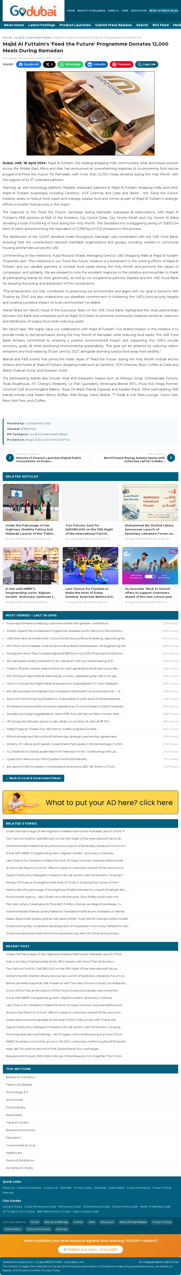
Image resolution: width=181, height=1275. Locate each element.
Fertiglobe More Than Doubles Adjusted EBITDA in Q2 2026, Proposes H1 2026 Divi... (66, 653)
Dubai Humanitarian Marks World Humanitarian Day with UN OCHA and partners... (63, 933)
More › (169, 823)
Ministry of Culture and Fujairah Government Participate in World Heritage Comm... (65, 744)
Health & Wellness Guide (155, 1206)
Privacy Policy (83, 1187)
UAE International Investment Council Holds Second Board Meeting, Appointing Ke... (67, 638)
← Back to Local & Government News (33, 778)
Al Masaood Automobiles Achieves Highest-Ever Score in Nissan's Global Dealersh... (66, 706)
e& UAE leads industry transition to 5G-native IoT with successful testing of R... (61, 661)
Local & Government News (32, 37)
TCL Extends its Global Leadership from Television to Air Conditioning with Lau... (63, 751)
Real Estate (14, 1115)
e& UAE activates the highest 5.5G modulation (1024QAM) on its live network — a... (64, 691)
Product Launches (75, 25)
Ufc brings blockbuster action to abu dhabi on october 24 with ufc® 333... (59, 721)
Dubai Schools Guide (96, 1206)
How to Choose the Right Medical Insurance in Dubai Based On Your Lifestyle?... (63, 683)
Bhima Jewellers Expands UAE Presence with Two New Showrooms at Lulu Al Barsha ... (67, 983)
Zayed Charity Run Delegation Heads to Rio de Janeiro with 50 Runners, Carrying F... (65, 875)
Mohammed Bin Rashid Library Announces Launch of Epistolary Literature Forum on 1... (67, 846)
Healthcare (14, 1153)
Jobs (124, 10)
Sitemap (8, 1192)
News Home (14, 25)
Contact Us (50, 1187)
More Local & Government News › (148, 476)
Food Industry (16, 1107)
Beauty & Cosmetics (20, 1077)
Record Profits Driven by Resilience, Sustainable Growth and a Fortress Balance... (64, 699)
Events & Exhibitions (20, 1160)
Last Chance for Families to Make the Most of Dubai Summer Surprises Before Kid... (65, 1005)
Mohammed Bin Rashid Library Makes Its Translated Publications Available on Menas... (66, 911)
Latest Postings (41, 25)
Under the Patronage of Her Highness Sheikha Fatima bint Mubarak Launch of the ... (65, 954)
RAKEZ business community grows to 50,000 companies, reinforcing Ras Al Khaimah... (67, 1041)
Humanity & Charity (19, 1168)
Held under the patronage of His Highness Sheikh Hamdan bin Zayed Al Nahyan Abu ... (67, 889)
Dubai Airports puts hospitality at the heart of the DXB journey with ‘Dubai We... (62, 1019)
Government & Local (20, 1145)
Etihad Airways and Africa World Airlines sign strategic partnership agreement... (63, 736)
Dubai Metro (117, 1187)
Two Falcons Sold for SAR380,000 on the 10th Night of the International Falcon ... (63, 968)
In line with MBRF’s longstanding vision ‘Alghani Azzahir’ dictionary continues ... (61, 853)
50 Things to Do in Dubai (19, 1211)
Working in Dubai (69, 1206)
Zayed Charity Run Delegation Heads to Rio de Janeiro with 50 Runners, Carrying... (64, 1027)
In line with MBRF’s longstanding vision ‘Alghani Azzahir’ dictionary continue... (60, 997)
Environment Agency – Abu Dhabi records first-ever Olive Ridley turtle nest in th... (63, 897)
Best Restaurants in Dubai (53, 1211)
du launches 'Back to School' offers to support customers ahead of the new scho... (64, 1012)
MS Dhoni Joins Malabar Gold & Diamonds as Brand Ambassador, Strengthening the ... (67, 646)
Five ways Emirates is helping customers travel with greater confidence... (58, 623)
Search (142, 25)
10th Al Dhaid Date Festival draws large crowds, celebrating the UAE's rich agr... (63, 676)
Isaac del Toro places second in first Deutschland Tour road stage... (53, 1048)
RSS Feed (161, 25)
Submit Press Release (113, 25)
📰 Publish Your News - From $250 (90, 1249)
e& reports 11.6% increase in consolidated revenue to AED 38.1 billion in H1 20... (62, 766)
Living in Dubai (12, 1206)
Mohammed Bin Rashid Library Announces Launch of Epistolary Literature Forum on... (66, 976)
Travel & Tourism (17, 1122)
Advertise (100, 1187)
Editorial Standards (29, 1187)
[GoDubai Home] (33, 10)
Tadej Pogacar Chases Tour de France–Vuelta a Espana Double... (52, 729)
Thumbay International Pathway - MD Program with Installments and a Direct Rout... (65, 1034)
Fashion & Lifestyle (19, 1084)
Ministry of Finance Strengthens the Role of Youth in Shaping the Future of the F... (63, 882)
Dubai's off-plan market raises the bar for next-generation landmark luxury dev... (63, 668)
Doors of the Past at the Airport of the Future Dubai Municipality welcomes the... (62, 990)
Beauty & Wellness (92, 10)
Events (113, 10)
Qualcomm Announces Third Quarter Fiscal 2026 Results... (48, 759)
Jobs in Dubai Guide (85, 1211)
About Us (9, 1187)
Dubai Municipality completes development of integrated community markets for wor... (68, 926)
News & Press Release (133, 1222)
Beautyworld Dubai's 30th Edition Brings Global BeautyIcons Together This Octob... (65, 1056)
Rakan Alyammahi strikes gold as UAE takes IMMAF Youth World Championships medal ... (68, 918)
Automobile (14, 1099)
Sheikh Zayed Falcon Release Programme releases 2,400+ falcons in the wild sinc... (65, 631)
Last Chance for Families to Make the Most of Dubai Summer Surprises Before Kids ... (66, 860)
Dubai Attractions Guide (40, 1206)
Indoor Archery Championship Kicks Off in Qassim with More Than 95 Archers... (60, 961)
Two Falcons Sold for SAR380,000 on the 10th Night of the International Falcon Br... (64, 838)
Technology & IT (17, 1092)
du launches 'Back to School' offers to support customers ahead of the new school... (65, 867)
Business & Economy (20, 1130)
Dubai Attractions (138, 1187)
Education (139, 10)
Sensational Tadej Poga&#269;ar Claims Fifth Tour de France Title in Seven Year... (64, 714)
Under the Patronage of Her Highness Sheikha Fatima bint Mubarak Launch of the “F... (66, 831)
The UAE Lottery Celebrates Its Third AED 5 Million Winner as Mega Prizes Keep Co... (64, 904)
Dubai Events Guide (125, 1206)
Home (71, 10)
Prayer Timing (162, 1187)
